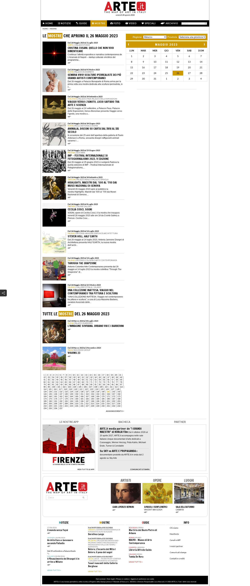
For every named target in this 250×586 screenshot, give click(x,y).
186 (108, 399)
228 (92, 406)
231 (108, 406)
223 (66, 406)
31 (83, 377)
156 (108, 394)
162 (60, 396)
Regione (137, 37)
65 (66, 382)
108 (95, 387)
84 (66, 384)
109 (101, 387)
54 (100, 380)
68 (79, 382)
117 (60, 389)
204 (45, 404)
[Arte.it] (125, 7)
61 (49, 382)
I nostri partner (176, 546)
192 (60, 401)
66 (70, 382)
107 (90, 387)
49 (79, 380)
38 (113, 377)
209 (71, 404)
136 (82, 392)
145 (50, 394)
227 (87, 406)
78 (121, 382)
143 (118, 392)
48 (74, 380)
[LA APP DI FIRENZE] (69, 470)
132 (60, 392)
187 (113, 399)
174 (45, 399)
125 (102, 389)
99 (49, 387)
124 (96, 389)
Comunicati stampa (178, 552)
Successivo (204, 44)
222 (60, 406)
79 (45, 384)
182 (87, 399)
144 (45, 394)
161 (55, 396)
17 (103, 375)
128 (117, 389)
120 (75, 389)
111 (111, 387)
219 (45, 406)
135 (76, 392)
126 (107, 389)
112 (116, 387)
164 (71, 396)
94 (108, 384)
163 (66, 396)
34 (96, 377)
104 (74, 387)
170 (103, 396)
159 (45, 396)
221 (55, 406)
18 (107, 375)
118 (65, 389)
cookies (126, 579)
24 (53, 377)
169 (97, 396)
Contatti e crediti (177, 558)
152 (87, 394)
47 (70, 380)
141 (108, 392)
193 (66, 401)
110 (106, 387)
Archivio (172, 23)
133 (66, 392)
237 (60, 408)
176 (55, 399)
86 (74, 384)
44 (57, 380)
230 (103, 406)
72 (96, 382)
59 (121, 380)
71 (91, 382)
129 (45, 392)
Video (133, 23)
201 (108, 401)
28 (70, 377)
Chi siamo (174, 528)
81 (53, 384)
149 (71, 394)
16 (99, 375)
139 (97, 392)
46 (66, 380)
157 (113, 394)
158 (118, 394)
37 (108, 377)
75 (108, 382)
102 (64, 387)
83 (62, 384)
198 (92, 401)
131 (55, 392)
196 (82, 401)
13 (86, 375)
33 (91, 377)
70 (87, 382)
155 (103, 394)
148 (66, 394)
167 (87, 396)
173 (118, 396)
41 (45, 380)
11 (78, 375)
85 (70, 384)
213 (92, 404)
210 (76, 404)
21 (120, 375)
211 (81, 404)
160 (50, 396)
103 (69, 387)
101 (58, 387)
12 (82, 375)
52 (91, 380)
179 (71, 399)
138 (92, 392)
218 (118, 404)
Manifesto (174, 534)
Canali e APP (175, 540)
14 (90, 375)
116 (55, 389)
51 (87, 380)
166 (82, 396)
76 (113, 382)
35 (100, 377)
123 (91, 389)
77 (117, 382)
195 (76, 401)
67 (74, 382)
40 (121, 377)
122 (86, 389)
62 (53, 382)
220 (50, 406)
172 (113, 396)
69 (83, 382)
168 (92, 396)
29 (74, 377)
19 (112, 375)
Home (49, 23)
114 (45, 389)
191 (55, 401)
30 (79, 377)
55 (104, 380)
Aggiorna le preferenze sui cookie (142, 579)
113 (121, 387)
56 (108, 380)
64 (62, 382)
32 (87, 377)
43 (53, 380)
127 (112, 389)
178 (66, 399)
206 (55, 404)
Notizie (66, 23)
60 (45, 382)
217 (113, 404)
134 (71, 392)
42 (49, 380)
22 (45, 377)
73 (100, 382)
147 (60, 394)
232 (113, 406)
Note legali (110, 579)
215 (102, 404)
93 (104, 384)
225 (76, 406)
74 (104, 382)
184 (97, 399)
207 (60, 404)
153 (92, 394)
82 (57, 384)
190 (50, 401)
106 (85, 387)
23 (49, 377)
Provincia (172, 37)
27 (66, 377)
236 (55, 408)
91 (96, 384)
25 (57, 377)
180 (76, 399)
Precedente (129, 44)
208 (66, 404)
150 (76, 394)
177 (60, 399)
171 (108, 396)
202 (113, 401)
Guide (83, 23)
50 (83, 380)
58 (117, 380)
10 (74, 375)
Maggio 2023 (166, 44)
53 (96, 380)
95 (113, 384)
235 (50, 408)
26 (62, 377)
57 (113, 380)
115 (50, 389)
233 (118, 406)
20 (116, 375)
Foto (117, 23)
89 (87, 384)
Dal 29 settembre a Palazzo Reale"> (63, 556)
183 (92, 399)
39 (117, 377)
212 (87, 404)
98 (45, 387)
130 (50, 392)
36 (104, 377)
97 (121, 384)
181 (82, 399)
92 (100, 384)
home (45, 29)
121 (80, 389)
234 (45, 408)
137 (87, 392)
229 (97, 406)
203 (118, 401)
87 (79, 384)
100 (53, 387)
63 (57, 382)
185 (103, 399)
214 (97, 404)
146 (55, 394)
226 (82, 406)
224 (71, 406)
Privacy (118, 579)
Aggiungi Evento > (115, 411)
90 (91, 384)
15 (95, 375)
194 (71, 401)
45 (62, 380)
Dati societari (100, 579)
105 (79, 387)
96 (117, 384)
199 (97, 401)
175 (50, 399)
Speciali (150, 23)
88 (83, 384)
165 (76, 396)
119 (70, 389)
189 (45, 401)
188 (118, 399)
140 (103, 392)
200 (103, 401)
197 (87, 401)
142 (113, 392)
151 (82, 394)
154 (97, 394)
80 (49, 384)
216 (108, 404)
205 (50, 404)
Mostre (100, 23)
